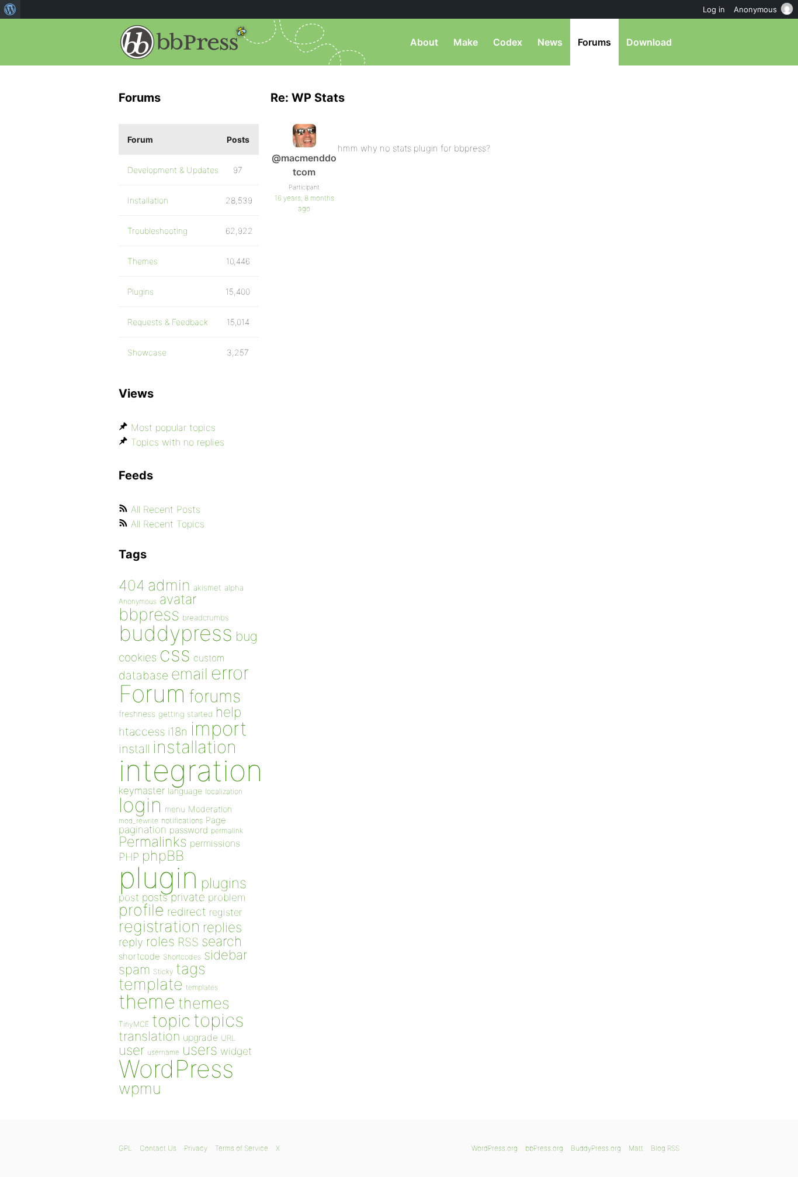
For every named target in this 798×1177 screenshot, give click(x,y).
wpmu (140, 1088)
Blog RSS (665, 1148)
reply (131, 942)
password (188, 830)
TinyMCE (134, 1024)
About (424, 42)
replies (222, 927)
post (129, 897)
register (225, 912)
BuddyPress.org (596, 1148)
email (189, 673)
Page (216, 820)
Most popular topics (173, 427)
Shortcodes (182, 956)
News (550, 42)
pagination (142, 829)
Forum (152, 693)
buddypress (176, 633)
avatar (177, 599)
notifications (182, 820)
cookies (138, 657)
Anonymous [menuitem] (755, 9)
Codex (507, 42)
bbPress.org (179, 42)
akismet (207, 587)
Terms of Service (241, 1148)
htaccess (142, 731)
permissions (215, 843)
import (218, 728)
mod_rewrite (138, 820)
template (151, 984)
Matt (636, 1148)
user (131, 1050)
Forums (594, 42)
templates (202, 987)
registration (159, 926)
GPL (125, 1148)
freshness (137, 714)
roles (160, 941)
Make (465, 42)
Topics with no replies (177, 442)
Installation (147, 200)
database (143, 675)
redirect (186, 912)
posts (155, 897)
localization (223, 791)
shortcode (139, 956)
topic (171, 1020)
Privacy (195, 1148)
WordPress (176, 1068)
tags (191, 968)
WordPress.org (494, 1148)
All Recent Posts (165, 509)
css (174, 654)
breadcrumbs (205, 617)
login (140, 805)
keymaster (142, 790)
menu (175, 809)
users (199, 1049)
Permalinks (153, 841)
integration (191, 770)
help (228, 712)
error (230, 673)
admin (169, 585)
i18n (178, 731)
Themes (142, 261)
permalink (227, 830)
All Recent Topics (167, 524)
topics (218, 1020)
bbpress (149, 614)
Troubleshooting (157, 231)
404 (132, 585)
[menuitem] (10, 9)
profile (141, 910)
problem (226, 897)
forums (215, 696)
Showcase (146, 352)
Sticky (163, 971)
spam (134, 969)
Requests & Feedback (167, 322)
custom (208, 658)
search (222, 941)
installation (194, 746)
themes (204, 1003)
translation (149, 1036)
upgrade (200, 1037)
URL (228, 1038)
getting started (185, 714)
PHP (129, 856)
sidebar (225, 954)
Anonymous (138, 601)
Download (649, 42)
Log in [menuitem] (714, 9)
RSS (188, 942)
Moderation (210, 809)
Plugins (140, 291)
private (188, 897)
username (163, 1052)
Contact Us (158, 1148)
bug (246, 636)
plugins (224, 883)
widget (236, 1051)
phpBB (163, 855)
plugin (158, 877)
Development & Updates (172, 170)
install (134, 748)
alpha (234, 587)
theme (147, 1001)
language (185, 791)
